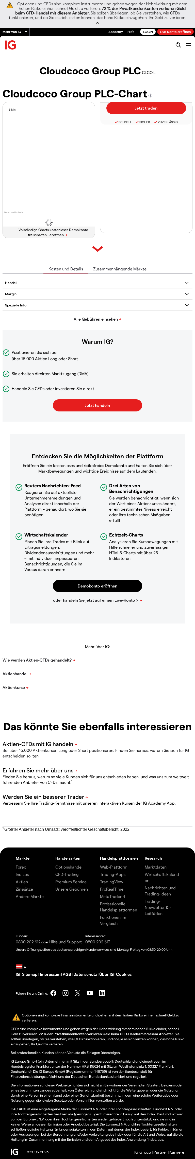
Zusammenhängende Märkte (120, 268)
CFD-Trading (67, 874)
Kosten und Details (65, 268)
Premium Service (71, 881)
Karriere (176, 1152)
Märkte (22, 858)
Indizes (22, 874)
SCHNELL (125, 122)
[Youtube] (90, 993)
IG (18, 974)
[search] (178, 45)
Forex (21, 866)
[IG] (10, 45)
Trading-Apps (112, 874)
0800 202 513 (97, 941)
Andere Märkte (30, 896)
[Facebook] (53, 993)
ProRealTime (111, 889)
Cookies (124, 974)
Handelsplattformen (119, 858)
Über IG (106, 974)
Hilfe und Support (65, 941)
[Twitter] (78, 993)
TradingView (111, 881)
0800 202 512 (28, 941)
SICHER (144, 122)
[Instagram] (65, 993)
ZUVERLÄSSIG (168, 122)
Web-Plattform (113, 866)
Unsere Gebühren (71, 889)
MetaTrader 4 (112, 896)
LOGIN (148, 31)
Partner (160, 1152)
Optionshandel (69, 866)
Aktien (22, 881)
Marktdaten (156, 866)
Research (153, 858)
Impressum (50, 974)
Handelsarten (67, 858)
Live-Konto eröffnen (175, 31)
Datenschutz (85, 974)
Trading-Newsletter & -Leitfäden (158, 907)
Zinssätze (24, 889)
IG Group (142, 1152)
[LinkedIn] (102, 993)
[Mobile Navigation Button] (188, 45)
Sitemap (30, 974)
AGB (67, 974)
